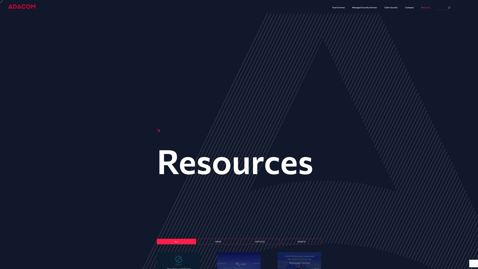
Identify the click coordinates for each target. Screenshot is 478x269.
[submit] (449, 7)
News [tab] (218, 241)
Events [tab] (301, 241)
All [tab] (176, 241)
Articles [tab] (260, 241)
